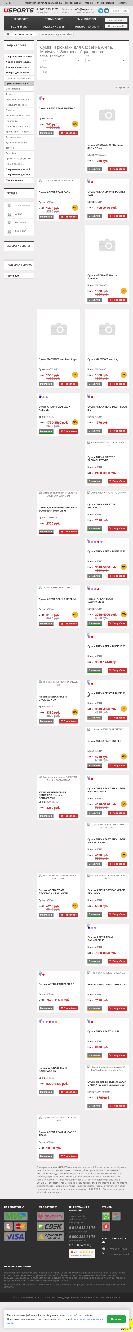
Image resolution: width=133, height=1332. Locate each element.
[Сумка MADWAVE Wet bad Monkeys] (107, 245)
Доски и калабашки (16, 142)
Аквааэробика (13, 137)
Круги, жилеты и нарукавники (20, 131)
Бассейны (11, 153)
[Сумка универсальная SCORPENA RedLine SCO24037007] (58, 779)
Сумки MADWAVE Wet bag (102, 359)
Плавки (10, 110)
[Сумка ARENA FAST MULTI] (107, 1020)
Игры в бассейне (15, 164)
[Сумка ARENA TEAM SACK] (58, 180)
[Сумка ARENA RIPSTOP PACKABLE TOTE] (107, 444)
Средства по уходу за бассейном (20, 158)
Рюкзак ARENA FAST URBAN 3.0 (106, 984)
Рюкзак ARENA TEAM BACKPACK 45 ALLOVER (53, 892)
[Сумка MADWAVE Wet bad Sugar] (58, 329)
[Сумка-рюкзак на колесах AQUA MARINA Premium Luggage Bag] (107, 1068)
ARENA (19, 214)
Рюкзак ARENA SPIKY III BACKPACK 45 (53, 1069)
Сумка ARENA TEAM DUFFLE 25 (106, 646)
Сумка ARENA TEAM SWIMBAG (57, 108)
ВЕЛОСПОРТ (21, 19)
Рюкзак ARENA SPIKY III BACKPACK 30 (53, 698)
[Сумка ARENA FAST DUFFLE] (107, 729)
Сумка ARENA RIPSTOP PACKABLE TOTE (101, 459)
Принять (116, 1319)
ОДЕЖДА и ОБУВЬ (54, 26)
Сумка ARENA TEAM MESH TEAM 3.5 (107, 408)
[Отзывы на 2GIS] (106, 1216)
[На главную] (8, 34)
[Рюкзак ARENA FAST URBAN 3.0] (107, 972)
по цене (120, 87)
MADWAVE (20, 222)
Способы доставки (110, 1297)
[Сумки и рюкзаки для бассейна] (19, 10)
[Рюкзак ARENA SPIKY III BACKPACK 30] (58, 683)
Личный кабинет (116, 20)
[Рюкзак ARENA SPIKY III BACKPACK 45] (58, 1020)
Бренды (12, 193)
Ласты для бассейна (17, 105)
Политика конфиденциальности (61, 1297)
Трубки (9, 94)
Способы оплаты (89, 1297)
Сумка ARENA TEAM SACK (54, 192)
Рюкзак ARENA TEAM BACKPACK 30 (100, 600)
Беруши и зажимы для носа (20, 99)
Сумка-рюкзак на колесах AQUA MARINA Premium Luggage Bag (106, 1083)
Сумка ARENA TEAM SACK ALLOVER (54, 408)
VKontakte (42, 1192)
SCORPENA (20, 231)
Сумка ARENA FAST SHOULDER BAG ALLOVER (106, 841)
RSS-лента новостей (118, 1254)
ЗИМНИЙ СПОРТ (86, 19)
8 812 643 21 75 (82, 1228)
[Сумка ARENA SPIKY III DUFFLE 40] (107, 681)
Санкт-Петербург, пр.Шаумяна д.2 (43, 3)
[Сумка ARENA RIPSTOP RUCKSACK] (107, 492)
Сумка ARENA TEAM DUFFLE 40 (106, 551)
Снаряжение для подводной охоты (20, 174)
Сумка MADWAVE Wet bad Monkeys (102, 277)
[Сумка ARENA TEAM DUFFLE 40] (107, 540)
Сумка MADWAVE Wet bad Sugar (58, 359)
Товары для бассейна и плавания (20, 72)
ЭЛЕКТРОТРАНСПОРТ (86, 26)
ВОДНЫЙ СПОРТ (20, 26)
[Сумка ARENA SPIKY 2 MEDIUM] (58, 587)
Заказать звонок (67, 11)
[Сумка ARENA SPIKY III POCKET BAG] (107, 180)
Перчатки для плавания (18, 78)
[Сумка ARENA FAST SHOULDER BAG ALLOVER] (107, 826)
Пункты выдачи (73, 3)
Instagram (57, 1192)
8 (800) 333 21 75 (47, 9)
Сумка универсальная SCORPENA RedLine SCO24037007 (52, 795)
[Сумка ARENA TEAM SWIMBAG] (58, 97)
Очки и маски (13, 88)
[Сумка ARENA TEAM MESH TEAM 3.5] (107, 395)
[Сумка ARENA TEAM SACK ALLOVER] (58, 395)
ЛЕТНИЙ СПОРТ (54, 19)
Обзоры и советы (18, 246)
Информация (106, 3)
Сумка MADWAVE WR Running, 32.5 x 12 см (105, 146)
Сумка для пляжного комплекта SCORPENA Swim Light (58, 509)
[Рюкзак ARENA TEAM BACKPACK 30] (107, 587)
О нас (9, 3)
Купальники (12, 121)
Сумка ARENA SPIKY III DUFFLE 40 (106, 695)
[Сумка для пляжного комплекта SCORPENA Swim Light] (58, 494)
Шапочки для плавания (18, 115)
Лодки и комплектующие (20, 62)
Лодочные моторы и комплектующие (20, 67)
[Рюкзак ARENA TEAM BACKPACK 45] (107, 925)
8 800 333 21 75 (82, 1237)
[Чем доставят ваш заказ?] (50, 1226)
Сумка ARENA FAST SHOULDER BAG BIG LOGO (106, 790)
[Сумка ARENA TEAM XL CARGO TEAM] (58, 1119)
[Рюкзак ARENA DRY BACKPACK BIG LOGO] (107, 877)
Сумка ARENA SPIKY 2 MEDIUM (57, 599)
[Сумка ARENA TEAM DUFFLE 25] (107, 634)
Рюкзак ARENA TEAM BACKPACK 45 (100, 939)
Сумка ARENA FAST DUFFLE (104, 741)
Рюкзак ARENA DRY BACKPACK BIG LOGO (106, 892)
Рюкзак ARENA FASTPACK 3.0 (56, 984)
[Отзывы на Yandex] (106, 1226)
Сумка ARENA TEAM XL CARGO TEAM (57, 1134)
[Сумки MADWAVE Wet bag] (107, 329)
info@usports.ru (84, 9)
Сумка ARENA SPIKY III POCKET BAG (106, 193)
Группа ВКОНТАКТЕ (117, 1249)
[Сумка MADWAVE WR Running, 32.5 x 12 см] (107, 115)
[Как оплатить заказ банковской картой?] (18, 1226)
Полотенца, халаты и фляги (20, 126)
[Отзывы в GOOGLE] (116, 1216)
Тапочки (10, 147)
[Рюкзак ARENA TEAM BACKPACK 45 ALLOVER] (58, 877)
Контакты (122, 3)
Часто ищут (12, 275)
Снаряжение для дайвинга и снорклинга (20, 169)
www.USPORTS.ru (30, 1297)
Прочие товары (15, 180)
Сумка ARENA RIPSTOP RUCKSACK (101, 506)
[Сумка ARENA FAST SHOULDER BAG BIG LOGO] (107, 777)
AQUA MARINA (22, 205)
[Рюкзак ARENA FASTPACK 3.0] (58, 972)
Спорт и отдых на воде (19, 56)
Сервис (89, 3)
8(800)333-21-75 (96, 1189)
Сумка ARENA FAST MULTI (103, 1031)
